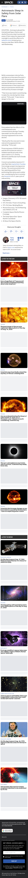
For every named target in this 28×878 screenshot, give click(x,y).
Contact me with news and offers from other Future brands (14, 857)
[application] (14, 112)
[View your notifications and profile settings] (22, 2)
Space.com (11, 247)
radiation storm (7, 40)
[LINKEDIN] (22, 238)
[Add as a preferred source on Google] (7, 830)
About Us (4, 837)
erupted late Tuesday (18, 164)
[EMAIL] (18, 240)
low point (7, 176)
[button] (25, 2)
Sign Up (14, 861)
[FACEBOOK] (18, 238)
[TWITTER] (20, 238)
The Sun (12, 6)
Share (5, 25)
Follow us (14, 25)
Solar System (5, 6)
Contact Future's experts (8, 840)
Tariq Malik (10, 20)
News (3, 20)
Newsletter (23, 25)
